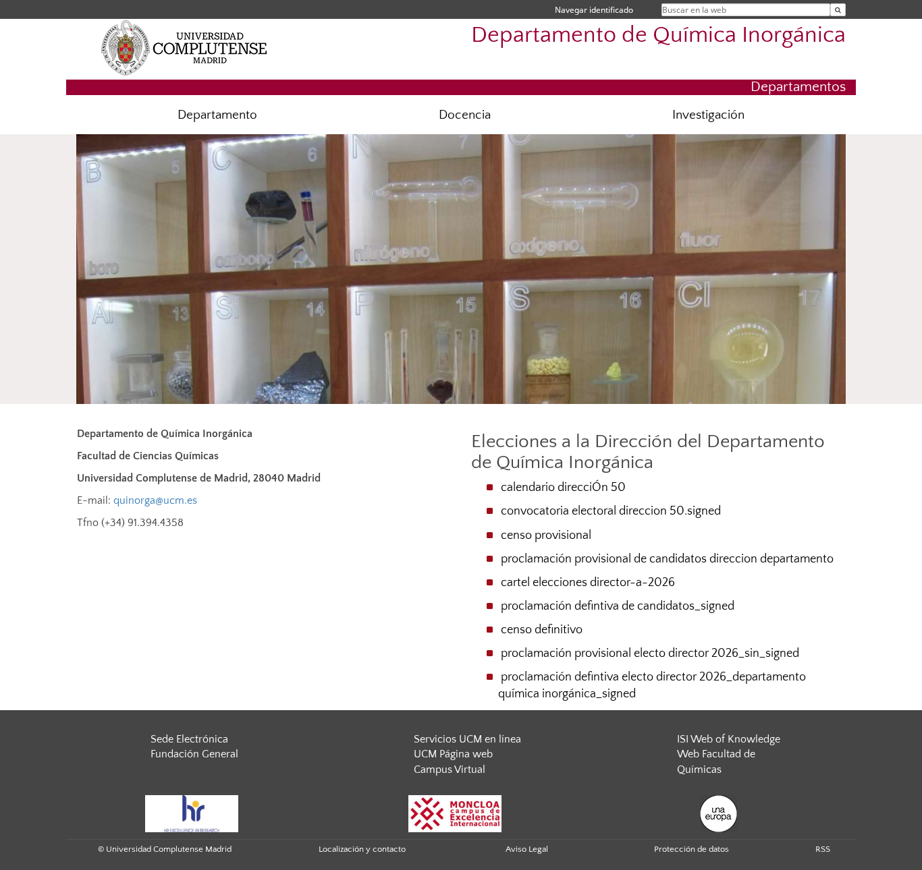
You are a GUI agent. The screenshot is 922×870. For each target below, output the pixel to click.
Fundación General (194, 754)
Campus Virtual (449, 769)
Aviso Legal (527, 849)
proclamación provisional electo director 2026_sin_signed (650, 653)
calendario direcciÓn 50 (563, 487)
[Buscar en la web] (838, 9)
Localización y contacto (362, 849)
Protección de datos (691, 849)
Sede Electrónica (189, 739)
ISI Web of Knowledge (728, 739)
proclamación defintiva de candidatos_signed (617, 606)
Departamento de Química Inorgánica (658, 35)
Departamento (217, 115)
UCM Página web (453, 754)
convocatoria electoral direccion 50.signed (611, 511)
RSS (822, 849)
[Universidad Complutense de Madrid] (184, 47)
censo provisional (546, 535)
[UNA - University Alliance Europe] (718, 813)
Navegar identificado (594, 10)
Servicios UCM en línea (467, 739)
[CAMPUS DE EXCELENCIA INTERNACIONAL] (454, 813)
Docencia (465, 115)
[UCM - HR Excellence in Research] (191, 813)
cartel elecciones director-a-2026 (588, 582)
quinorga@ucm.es (155, 500)
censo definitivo (541, 630)
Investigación (708, 115)
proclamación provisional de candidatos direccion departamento (667, 559)
